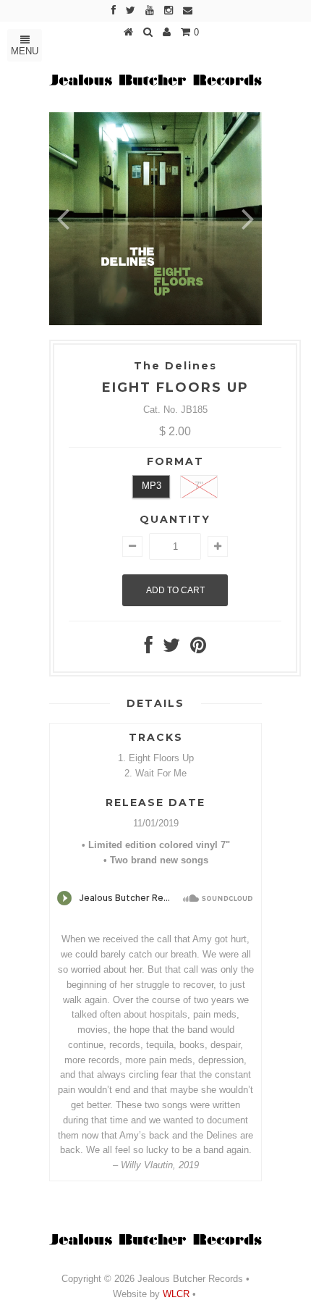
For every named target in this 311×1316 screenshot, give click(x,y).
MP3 (151, 485)
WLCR (174, 1293)
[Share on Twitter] (171, 648)
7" (199, 485)
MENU (24, 51)
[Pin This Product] (198, 648)
